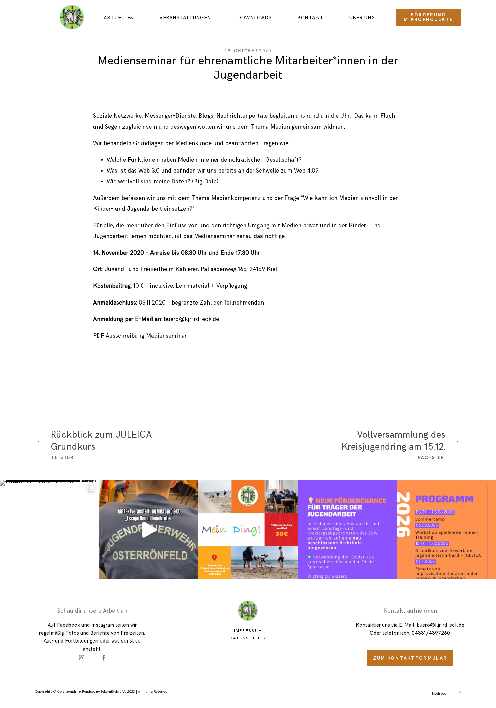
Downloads (254, 17)
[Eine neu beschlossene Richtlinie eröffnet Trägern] (347, 529)
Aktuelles (118, 17)
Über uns (362, 17)
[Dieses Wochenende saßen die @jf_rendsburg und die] (49, 529)
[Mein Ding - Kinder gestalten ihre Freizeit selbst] (248, 529)
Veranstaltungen (185, 17)
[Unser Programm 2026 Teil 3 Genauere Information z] (446, 529)
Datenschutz (248, 638)
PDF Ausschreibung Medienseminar (140, 336)
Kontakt (310, 17)
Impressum (248, 630)
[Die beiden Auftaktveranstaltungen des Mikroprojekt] (148, 529)
